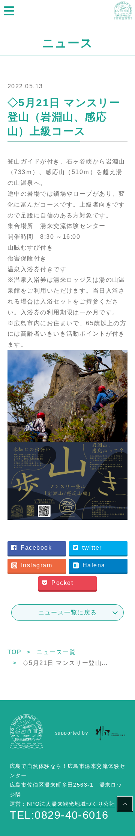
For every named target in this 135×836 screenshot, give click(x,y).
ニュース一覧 (56, 652)
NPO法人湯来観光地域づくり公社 (71, 804)
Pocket (62, 583)
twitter (92, 547)
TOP (14, 652)
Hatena (93, 565)
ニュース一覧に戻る (67, 612)
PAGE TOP (124, 805)
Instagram (36, 565)
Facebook (36, 547)
